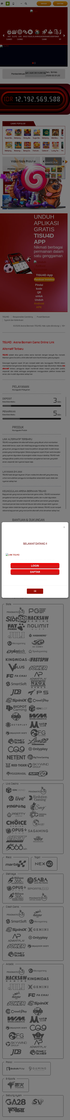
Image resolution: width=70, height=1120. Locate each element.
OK (35, 591)
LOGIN (35, 565)
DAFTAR (35, 572)
